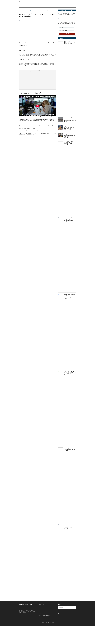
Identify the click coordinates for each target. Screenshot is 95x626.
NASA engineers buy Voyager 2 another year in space (69, 449)
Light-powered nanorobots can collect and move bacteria (69, 42)
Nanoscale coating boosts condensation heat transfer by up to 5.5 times (70, 119)
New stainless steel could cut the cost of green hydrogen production (69, 143)
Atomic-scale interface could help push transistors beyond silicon (69, 296)
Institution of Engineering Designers (44, 615)
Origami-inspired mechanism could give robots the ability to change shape (69, 127)
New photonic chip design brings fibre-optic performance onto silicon (69, 219)
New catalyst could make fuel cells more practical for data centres (69, 526)
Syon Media (52, 622)
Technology (25, 137)
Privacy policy (41, 611)
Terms (40, 613)
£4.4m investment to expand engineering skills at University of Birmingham (70, 373)
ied (58, 613)
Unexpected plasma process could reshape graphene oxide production (69, 135)
